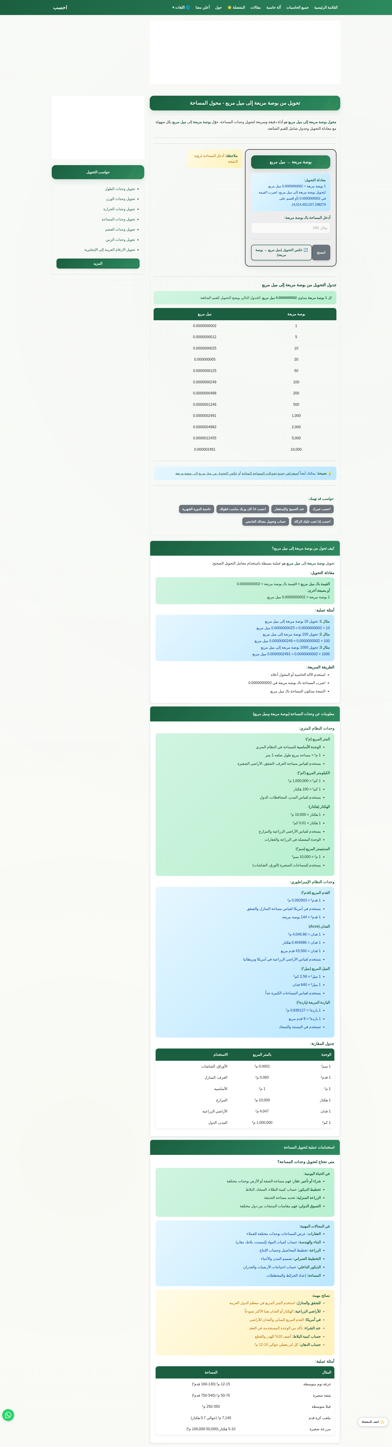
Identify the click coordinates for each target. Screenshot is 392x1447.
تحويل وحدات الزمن (120, 240)
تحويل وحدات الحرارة (119, 209)
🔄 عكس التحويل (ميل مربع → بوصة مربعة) (281, 252)
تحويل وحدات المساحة (118, 219)
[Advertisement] (245, 52)
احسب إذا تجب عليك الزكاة (312, 521)
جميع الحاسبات (297, 7)
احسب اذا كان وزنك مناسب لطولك (243, 509)
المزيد (97, 263)
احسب (60, 7)
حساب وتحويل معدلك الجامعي (265, 521)
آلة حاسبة (273, 7)
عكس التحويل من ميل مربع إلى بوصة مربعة (206, 473)
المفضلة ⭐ (236, 7)
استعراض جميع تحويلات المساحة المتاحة (270, 473)
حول (218, 7)
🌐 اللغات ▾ (181, 7)
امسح (321, 252)
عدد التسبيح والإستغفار (289, 509)
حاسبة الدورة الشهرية (196, 509)
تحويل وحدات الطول (120, 189)
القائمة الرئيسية (326, 7)
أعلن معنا (203, 7)
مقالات (255, 7)
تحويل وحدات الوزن (120, 199)
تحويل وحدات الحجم (120, 229)
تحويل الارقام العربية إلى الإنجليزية (109, 250)
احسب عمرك (322, 509)
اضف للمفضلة (370, 1421)
